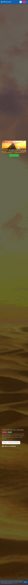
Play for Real (14, 155)
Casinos (5, 442)
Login (24, 1)
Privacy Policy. (14, 583)
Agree (25, 582)
